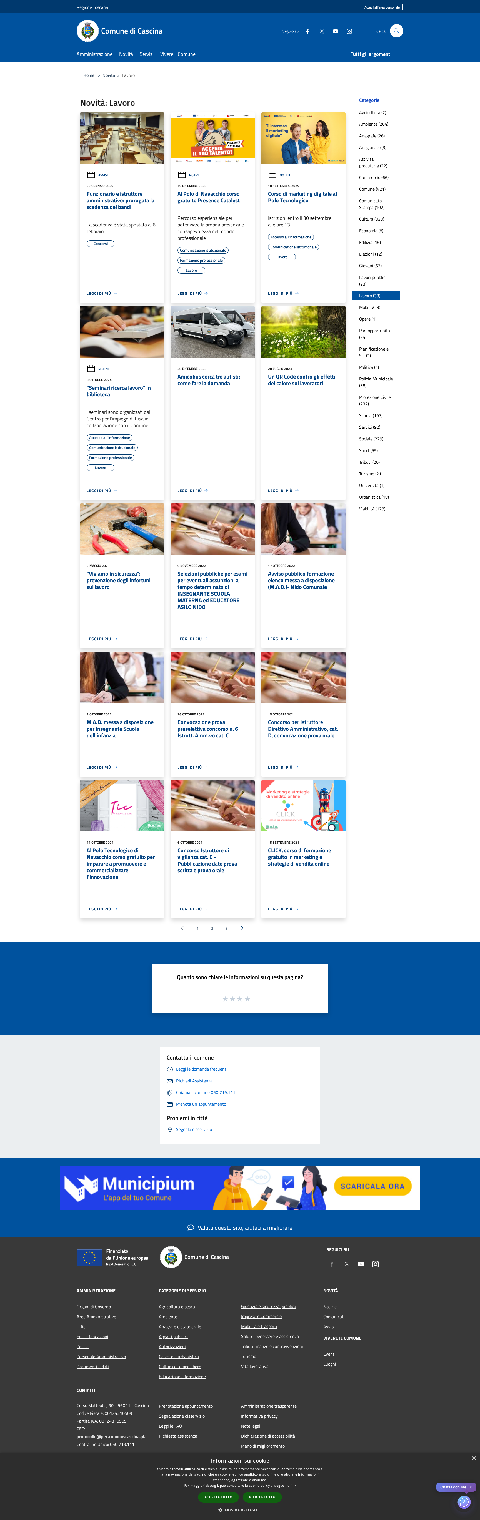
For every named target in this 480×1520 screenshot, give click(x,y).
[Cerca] (396, 30)
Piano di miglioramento (263, 1446)
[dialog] (240, 1486)
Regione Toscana (92, 7)
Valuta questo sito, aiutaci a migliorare (244, 1227)
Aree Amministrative (96, 1316)
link (293, 1485)
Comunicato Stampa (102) (371, 204)
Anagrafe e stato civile (180, 1326)
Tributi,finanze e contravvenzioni (272, 1346)
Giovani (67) (370, 265)
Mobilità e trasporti (259, 1326)
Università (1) (371, 485)
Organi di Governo (94, 1306)
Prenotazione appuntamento (186, 1406)
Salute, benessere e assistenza (270, 1336)
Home (88, 75)
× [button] (474, 1458)
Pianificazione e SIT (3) (374, 352)
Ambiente (168, 1316)
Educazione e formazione (182, 1376)
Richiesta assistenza (178, 1436)
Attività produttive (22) (373, 162)
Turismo (248, 1356)
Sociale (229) (371, 438)
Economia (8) (371, 230)
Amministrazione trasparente (269, 1406)
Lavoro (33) (369, 295)
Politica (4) (369, 367)
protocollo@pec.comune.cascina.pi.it (112, 1436)
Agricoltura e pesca (177, 1306)
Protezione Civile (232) (375, 400)
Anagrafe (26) (372, 135)
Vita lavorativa (255, 1366)
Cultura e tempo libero (180, 1366)
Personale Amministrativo (101, 1356)
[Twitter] (319, 30)
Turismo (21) (370, 473)
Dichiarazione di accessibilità (268, 1436)
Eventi (329, 1354)
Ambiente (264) (373, 124)
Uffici (81, 1326)
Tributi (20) (369, 462)
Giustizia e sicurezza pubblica (268, 1306)
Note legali (251, 1426)
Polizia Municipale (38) (376, 382)
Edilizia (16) (370, 242)
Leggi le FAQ (170, 1426)
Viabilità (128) (372, 508)
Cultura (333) (371, 219)
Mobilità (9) (369, 307)
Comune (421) (372, 189)
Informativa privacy (259, 1416)
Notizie (195, 175)
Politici (83, 1346)
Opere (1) (367, 319)
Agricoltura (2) (372, 112)
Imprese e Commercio (261, 1316)
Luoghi (329, 1364)
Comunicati (334, 1316)
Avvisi (103, 175)
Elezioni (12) (370, 254)
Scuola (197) (370, 415)
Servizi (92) (369, 427)
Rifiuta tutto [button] (262, 1496)
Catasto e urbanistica (179, 1356)
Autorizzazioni (172, 1346)
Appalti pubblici (173, 1336)
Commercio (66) (374, 177)
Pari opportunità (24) (374, 334)
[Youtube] (333, 30)
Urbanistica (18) (374, 497)
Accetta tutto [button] (218, 1497)
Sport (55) (368, 450)
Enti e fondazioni (92, 1336)
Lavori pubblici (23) (372, 280)
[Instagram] (347, 30)
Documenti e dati (93, 1366)
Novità (108, 75)
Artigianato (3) (372, 147)
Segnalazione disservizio (182, 1416)
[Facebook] (305, 30)
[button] (239, 1510)
